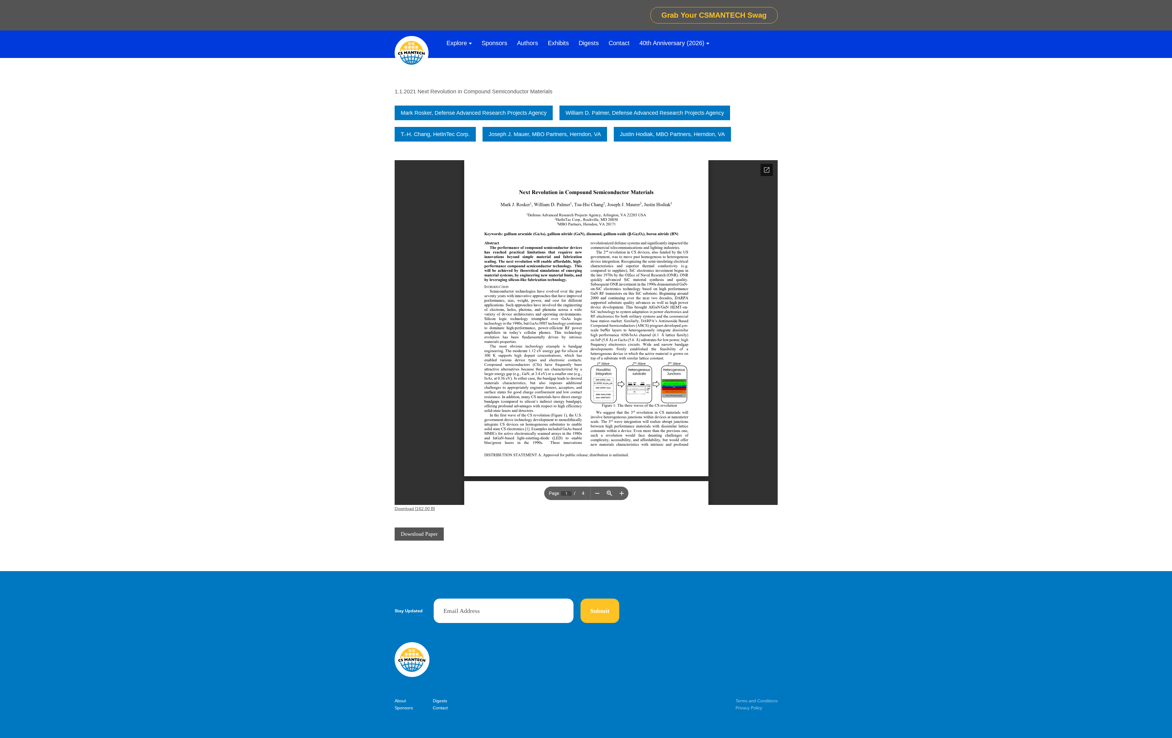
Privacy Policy (749, 707)
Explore (457, 43)
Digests (589, 43)
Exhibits (558, 43)
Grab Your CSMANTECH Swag (714, 15)
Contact (619, 43)
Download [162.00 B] (415, 508)
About (400, 700)
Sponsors (494, 43)
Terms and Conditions (757, 700)
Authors (527, 43)
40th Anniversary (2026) (671, 43)
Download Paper (419, 534)
